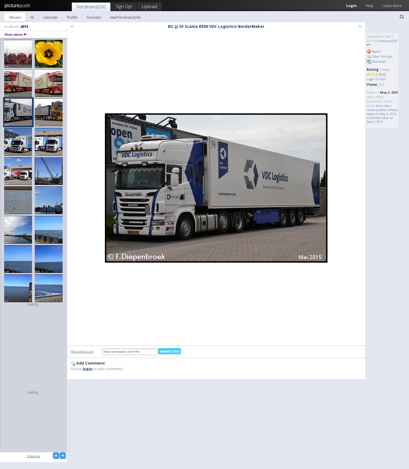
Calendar (50, 17)
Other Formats (381, 56)
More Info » (383, 106)
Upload (149, 6)
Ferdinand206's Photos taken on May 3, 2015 (382, 112)
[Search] (401, 16)
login (87, 368)
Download (378, 61)
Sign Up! (124, 6)
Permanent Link (82, 351)
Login (351, 5)
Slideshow (33, 456)
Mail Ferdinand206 (125, 17)
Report (376, 51)
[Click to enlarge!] (216, 188)
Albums (15, 17)
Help (369, 5)
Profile (72, 17)
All (32, 17)
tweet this (169, 351)
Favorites (94, 17)
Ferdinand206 (91, 6)
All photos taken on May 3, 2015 (380, 120)
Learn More (392, 5)
